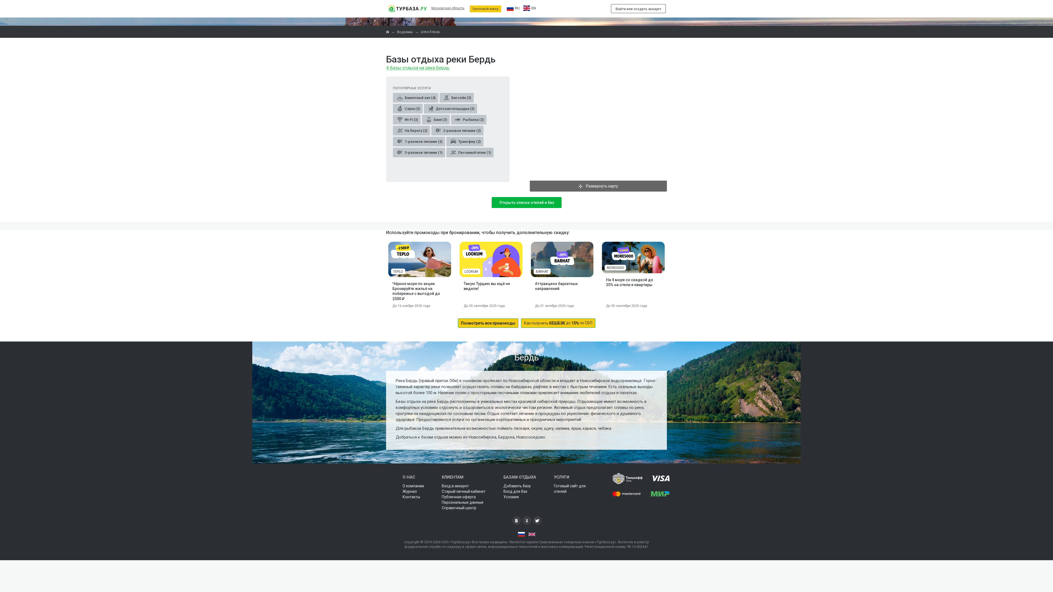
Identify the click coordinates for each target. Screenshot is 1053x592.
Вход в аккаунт (455, 486)
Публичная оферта (459, 497)
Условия (511, 497)
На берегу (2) (415, 131)
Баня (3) (440, 120)
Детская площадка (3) (454, 109)
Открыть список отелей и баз (526, 202)
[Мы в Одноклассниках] (527, 520)
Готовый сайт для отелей (570, 489)
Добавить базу (517, 486)
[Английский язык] (531, 534)
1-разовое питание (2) (423, 142)
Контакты (411, 497)
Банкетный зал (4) (419, 98)
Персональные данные (462, 502)
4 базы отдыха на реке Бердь (417, 68)
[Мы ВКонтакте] (516, 520)
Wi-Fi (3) (411, 120)
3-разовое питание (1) (423, 152)
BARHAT (542, 272)
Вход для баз (515, 491)
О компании (413, 486)
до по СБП (558, 323)
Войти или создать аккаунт (638, 9)
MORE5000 (615, 268)
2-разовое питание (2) (461, 131)
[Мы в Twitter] (537, 520)
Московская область (447, 8)
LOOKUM (471, 272)
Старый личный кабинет (464, 491)
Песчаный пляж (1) (474, 152)
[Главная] (388, 32)
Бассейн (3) (461, 98)
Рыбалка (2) (473, 120)
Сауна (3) (412, 109)
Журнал (410, 491)
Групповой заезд (485, 9)
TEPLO (398, 272)
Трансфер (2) (469, 142)
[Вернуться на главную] (407, 8)
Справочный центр (459, 508)
